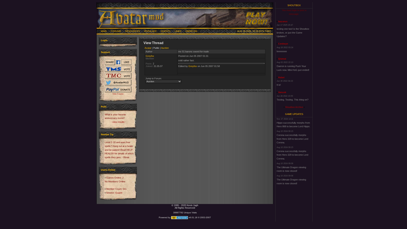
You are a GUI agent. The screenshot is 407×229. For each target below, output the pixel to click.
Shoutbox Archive (294, 107)
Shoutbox (294, 5)
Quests (165, 31)
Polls (103, 106)
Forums (116, 31)
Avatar (148, 48)
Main (104, 31)
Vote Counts (118, 94)
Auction (165, 48)
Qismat (282, 58)
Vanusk (282, 92)
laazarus (282, 21)
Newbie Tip (107, 134)
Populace (150, 31)
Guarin (118, 192)
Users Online (108, 170)
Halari (281, 77)
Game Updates (294, 114)
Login (104, 40)
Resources (132, 31)
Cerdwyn (283, 43)
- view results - (118, 122)
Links (178, 31)
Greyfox (150, 56)
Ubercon (191, 31)
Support (105, 52)
